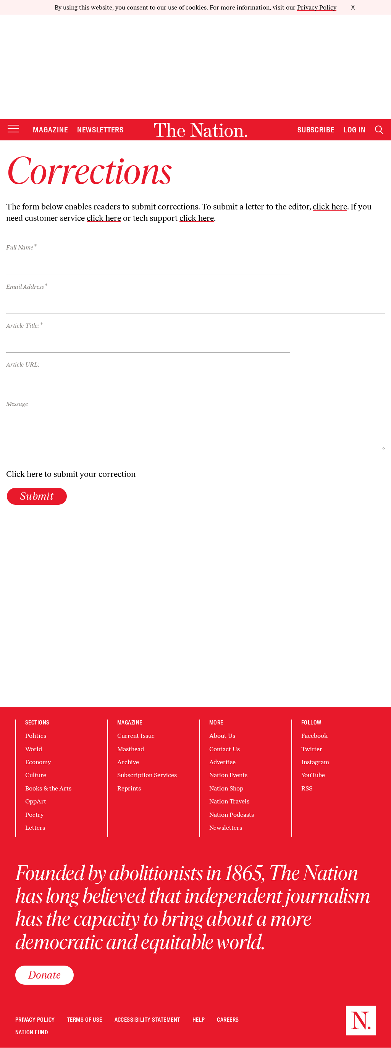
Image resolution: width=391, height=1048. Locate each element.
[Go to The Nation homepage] (200, 130)
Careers (228, 1020)
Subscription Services (147, 775)
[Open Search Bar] (379, 130)
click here (330, 206)
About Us (222, 735)
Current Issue (136, 735)
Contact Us (224, 749)
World (33, 749)
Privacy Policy (316, 7)
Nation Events (228, 775)
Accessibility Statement (147, 1020)
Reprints (129, 788)
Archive (128, 762)
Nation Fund (31, 1032)
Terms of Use (84, 1020)
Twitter (311, 749)
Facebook (314, 735)
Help (198, 1020)
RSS (306, 788)
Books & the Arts (48, 788)
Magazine (50, 130)
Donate (44, 974)
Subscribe (316, 130)
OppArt (35, 801)
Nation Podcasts (231, 814)
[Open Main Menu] (13, 129)
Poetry (34, 814)
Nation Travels (229, 801)
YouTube (313, 775)
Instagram (315, 762)
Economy (38, 762)
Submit (37, 495)
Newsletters (100, 130)
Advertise (222, 762)
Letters (35, 827)
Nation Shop (226, 788)
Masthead (130, 749)
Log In (355, 130)
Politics (35, 735)
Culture (35, 775)
